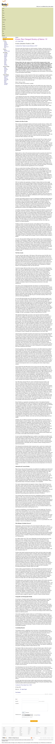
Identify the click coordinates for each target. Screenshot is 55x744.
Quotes (5, 81)
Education (5, 43)
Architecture (6, 53)
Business (5, 50)
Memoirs (5, 80)
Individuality (6, 78)
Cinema (5, 57)
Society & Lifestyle (6, 66)
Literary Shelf (6, 79)
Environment (6, 44)
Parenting (5, 68)
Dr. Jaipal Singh (19, 41)
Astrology (5, 54)
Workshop (5, 84)
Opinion (5, 45)
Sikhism (5, 64)
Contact (3, 24)
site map (3, 26)
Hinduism (5, 60)
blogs (3, 15)
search (3, 22)
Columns (4, 49)
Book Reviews (6, 75)
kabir (3, 10)
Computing (5, 76)
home (3, 8)
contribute (4, 19)
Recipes (5, 70)
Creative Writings (6, 74)
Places (5, 63)
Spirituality (5, 65)
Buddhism (5, 56)
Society (5, 71)
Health (5, 67)
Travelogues (6, 83)
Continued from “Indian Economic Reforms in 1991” (26, 45)
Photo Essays (6, 46)
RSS (3, 31)
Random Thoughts (7, 51)
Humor (5, 77)
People (5, 62)
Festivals (5, 59)
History (5, 61)
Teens (5, 72)
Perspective (6, 69)
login (3, 33)
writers (3, 17)
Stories (5, 82)
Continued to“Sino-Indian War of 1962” (23, 685)
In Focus (4, 40)
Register (3, 35)
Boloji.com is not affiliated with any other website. (45, 6)
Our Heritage (5, 52)
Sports (5, 47)
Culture (5, 58)
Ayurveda (5, 55)
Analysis (16, 37)
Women (5, 73)
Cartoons (5, 42)
